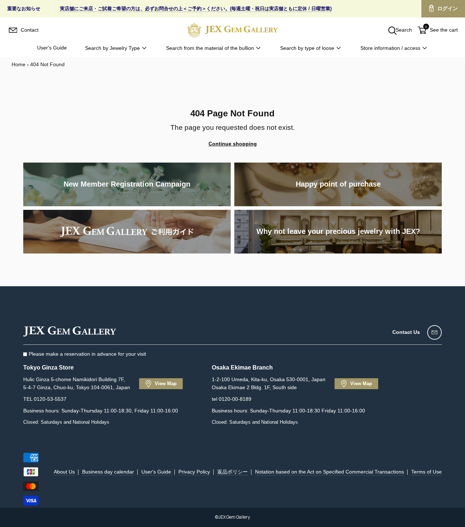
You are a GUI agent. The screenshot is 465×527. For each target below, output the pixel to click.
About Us (64, 472)
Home (18, 64)
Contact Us (406, 332)
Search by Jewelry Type (112, 48)
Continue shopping (233, 144)
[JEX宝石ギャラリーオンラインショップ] (232, 30)
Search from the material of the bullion (210, 48)
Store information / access (390, 48)
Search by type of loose (307, 48)
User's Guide (52, 48)
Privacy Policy (194, 472)
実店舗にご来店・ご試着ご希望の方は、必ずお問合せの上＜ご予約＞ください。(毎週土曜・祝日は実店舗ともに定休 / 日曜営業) (196, 8)
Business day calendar (108, 472)
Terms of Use (426, 472)
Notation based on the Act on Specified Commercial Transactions (329, 472)
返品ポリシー (232, 472)
